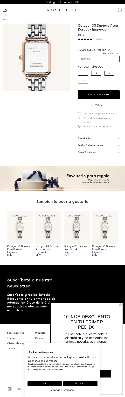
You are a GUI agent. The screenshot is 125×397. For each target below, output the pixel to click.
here (61, 369)
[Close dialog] (120, 304)
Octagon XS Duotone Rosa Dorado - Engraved (18, 249)
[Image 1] (36, 57)
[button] (5, 10)
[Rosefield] (62, 10)
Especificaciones (99, 152)
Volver (98, 105)
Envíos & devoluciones (99, 145)
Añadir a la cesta (99, 94)
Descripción (99, 138)
